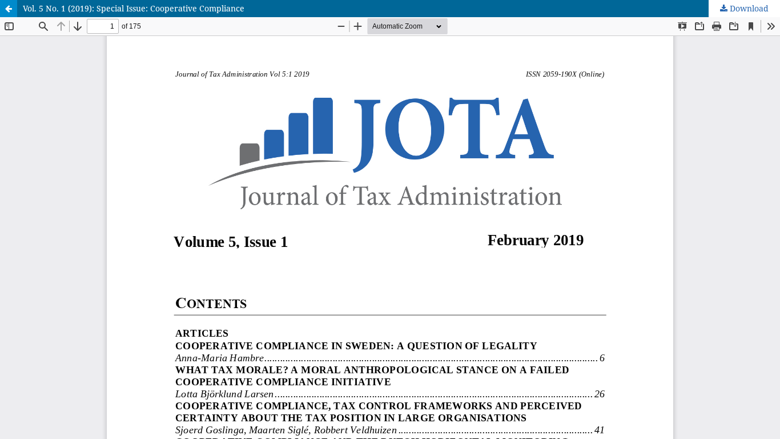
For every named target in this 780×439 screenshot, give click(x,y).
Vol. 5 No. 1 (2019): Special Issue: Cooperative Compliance (133, 8)
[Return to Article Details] (8, 8)
